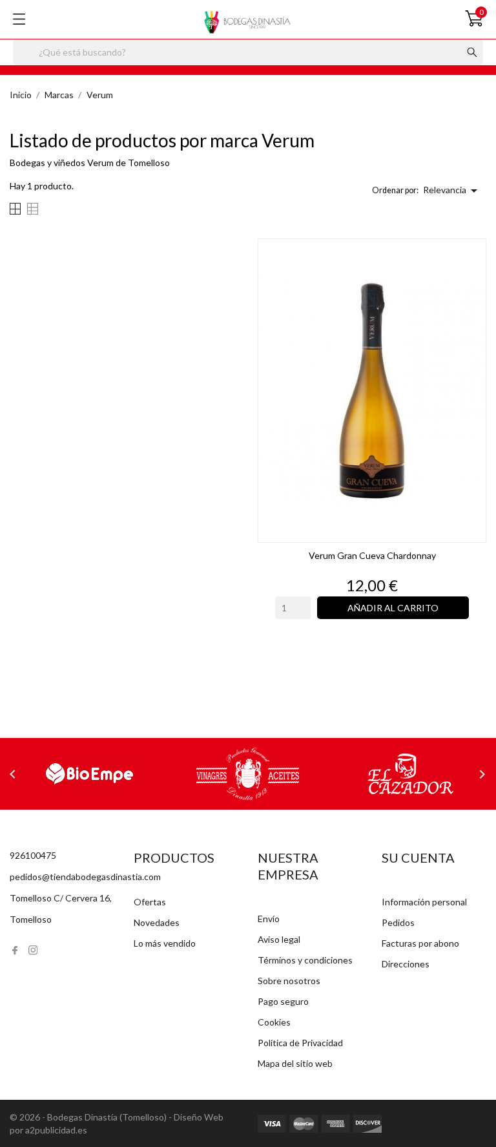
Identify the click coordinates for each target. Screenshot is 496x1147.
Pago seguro (283, 1001)
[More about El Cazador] (406, 774)
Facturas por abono (420, 943)
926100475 (33, 855)
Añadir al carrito (393, 607)
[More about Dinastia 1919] (248, 774)
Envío (269, 918)
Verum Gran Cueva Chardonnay (372, 555)
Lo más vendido (165, 943)
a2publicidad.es (56, 1129)
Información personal (424, 901)
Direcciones (405, 963)
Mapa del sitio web (295, 1063)
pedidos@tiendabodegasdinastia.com (85, 876)
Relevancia (452, 190)
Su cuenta (418, 857)
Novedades (157, 922)
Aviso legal (279, 939)
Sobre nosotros (289, 980)
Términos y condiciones (305, 959)
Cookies (274, 1021)
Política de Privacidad (300, 1042)
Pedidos (398, 922)
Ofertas (150, 901)
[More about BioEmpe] (89, 774)
